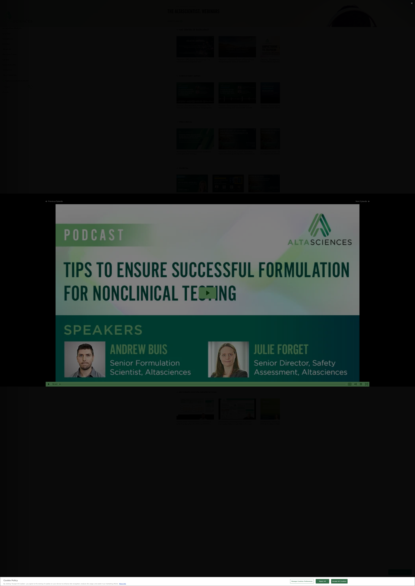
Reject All (322, 581)
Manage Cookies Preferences (302, 581)
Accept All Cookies (339, 581)
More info (122, 584)
